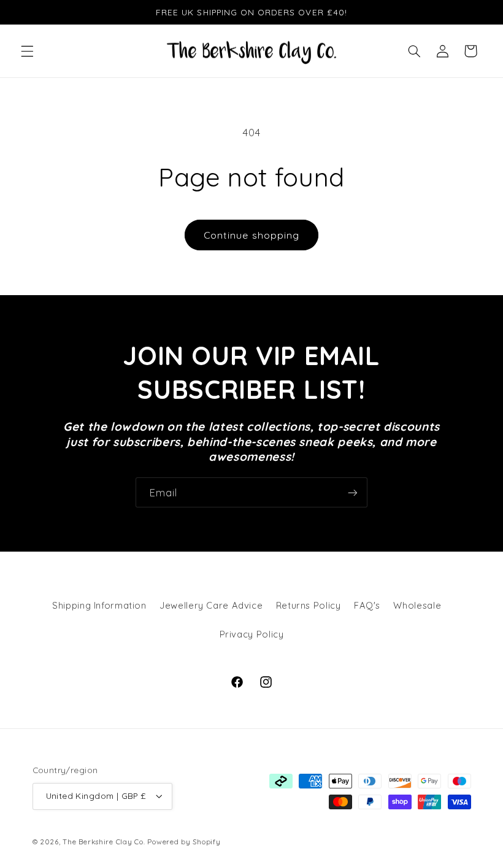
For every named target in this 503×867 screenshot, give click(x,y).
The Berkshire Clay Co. (104, 841)
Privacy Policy (252, 634)
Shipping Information (99, 605)
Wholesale (417, 605)
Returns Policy (308, 605)
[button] (27, 51)
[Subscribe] (353, 492)
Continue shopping (251, 235)
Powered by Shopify (183, 841)
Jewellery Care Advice (211, 605)
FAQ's (367, 605)
